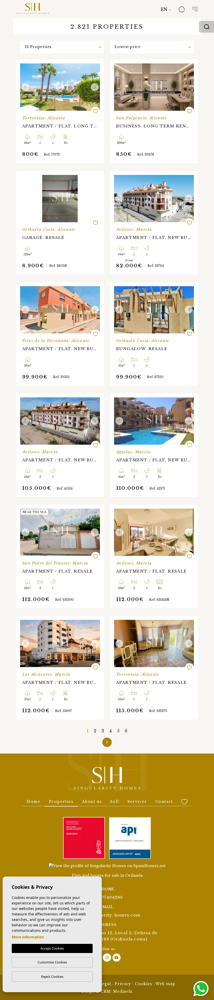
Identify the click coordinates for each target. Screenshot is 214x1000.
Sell (114, 801)
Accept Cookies (52, 948)
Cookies (143, 983)
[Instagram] (107, 957)
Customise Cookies (52, 962)
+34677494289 (107, 897)
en (164, 9)
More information (28, 936)
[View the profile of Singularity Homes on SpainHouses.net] (107, 866)
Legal (105, 983)
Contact (164, 801)
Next (95, 87)
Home (33, 801)
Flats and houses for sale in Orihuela (107, 875)
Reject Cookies (52, 976)
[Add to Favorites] (95, 111)
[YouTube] (116, 957)
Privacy (123, 983)
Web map (165, 983)
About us (92, 801)
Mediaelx (123, 991)
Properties (61, 801)
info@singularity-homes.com (107, 915)
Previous (25, 87)
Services (137, 801)
